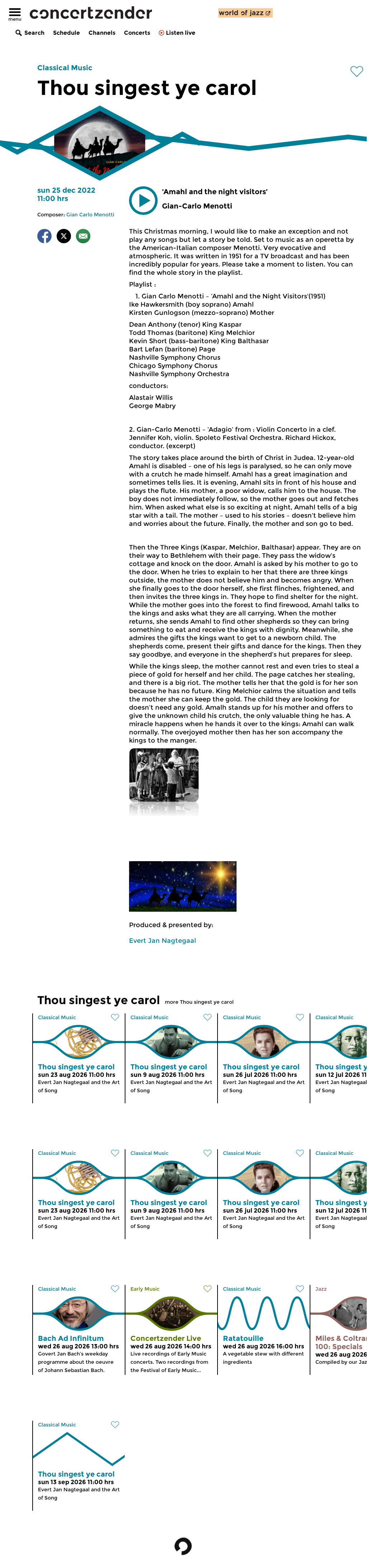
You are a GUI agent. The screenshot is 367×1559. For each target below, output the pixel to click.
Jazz (321, 1289)
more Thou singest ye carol (199, 1002)
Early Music (144, 1289)
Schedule (66, 32)
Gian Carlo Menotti (90, 214)
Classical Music (64, 67)
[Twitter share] (64, 237)
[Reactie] (83, 237)
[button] (143, 200)
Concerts (137, 32)
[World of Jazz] (245, 13)
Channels (102, 32)
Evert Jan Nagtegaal (162, 941)
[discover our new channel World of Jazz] (245, 13)
